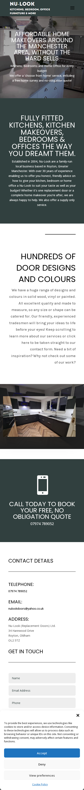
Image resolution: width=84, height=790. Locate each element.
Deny (42, 764)
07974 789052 (42, 523)
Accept (42, 753)
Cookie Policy (40, 784)
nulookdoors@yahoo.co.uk (26, 608)
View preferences (42, 775)
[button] (78, 715)
